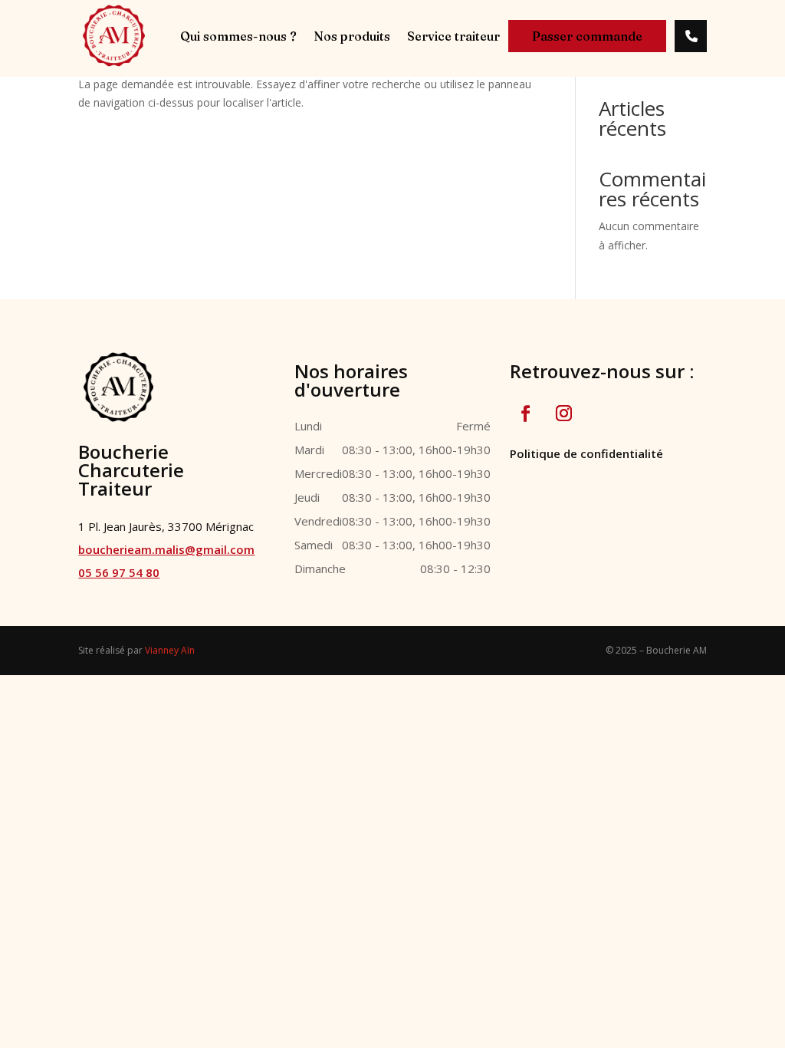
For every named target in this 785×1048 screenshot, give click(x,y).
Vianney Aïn (170, 650)
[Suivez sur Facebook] (526, 413)
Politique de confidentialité (586, 453)
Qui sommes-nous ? (238, 37)
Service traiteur (453, 37)
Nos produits (352, 37)
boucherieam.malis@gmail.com (166, 549)
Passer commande (587, 36)
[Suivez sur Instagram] (564, 413)
